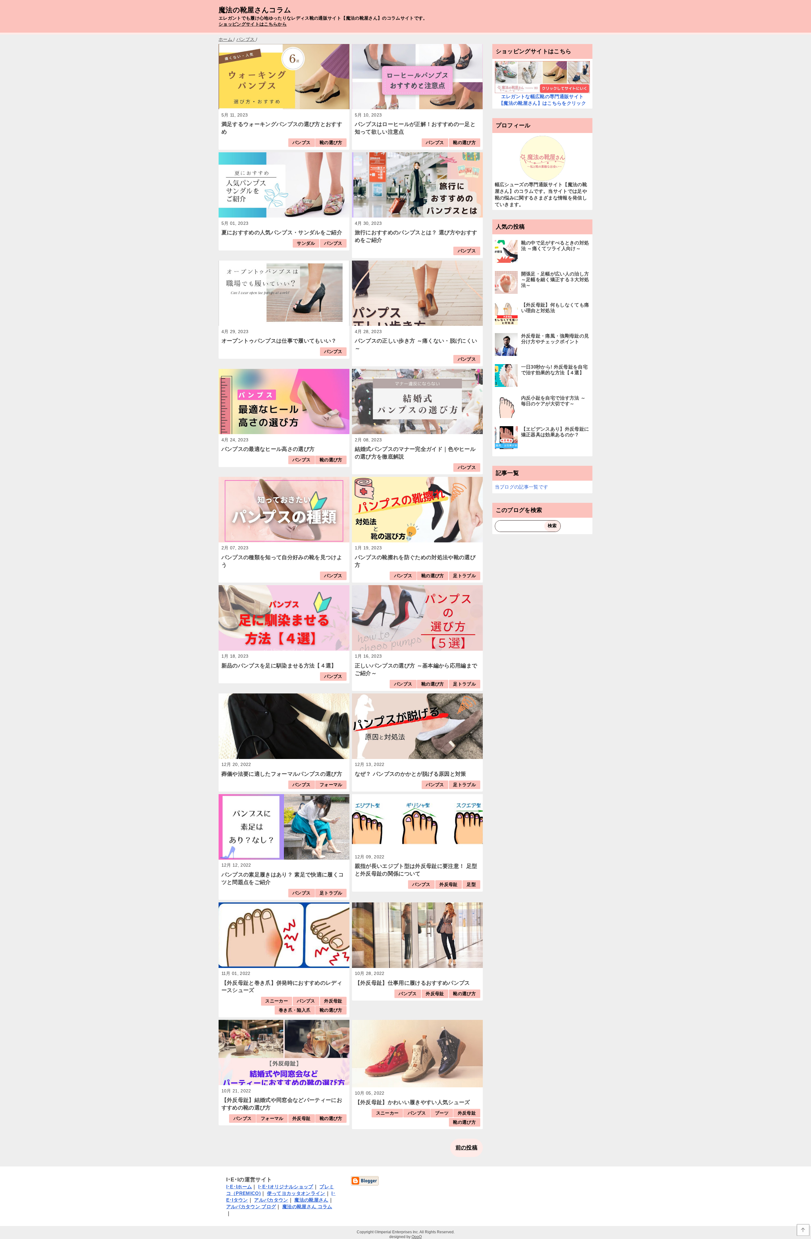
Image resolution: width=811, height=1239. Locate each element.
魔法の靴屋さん (311, 1200)
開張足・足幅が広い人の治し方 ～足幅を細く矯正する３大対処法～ (555, 279)
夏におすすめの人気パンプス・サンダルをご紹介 (281, 233)
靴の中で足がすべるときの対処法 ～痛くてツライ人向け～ (555, 245)
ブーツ (442, 1113)
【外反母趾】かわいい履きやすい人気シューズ (412, 1102)
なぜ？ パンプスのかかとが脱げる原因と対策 (410, 774)
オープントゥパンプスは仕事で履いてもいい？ (279, 341)
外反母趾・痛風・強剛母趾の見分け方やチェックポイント (555, 338)
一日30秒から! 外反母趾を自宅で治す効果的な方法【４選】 (554, 369)
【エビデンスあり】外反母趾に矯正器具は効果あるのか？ (555, 431)
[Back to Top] (803, 1230)
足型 (471, 884)
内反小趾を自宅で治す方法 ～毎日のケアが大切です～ (553, 400)
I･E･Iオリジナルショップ (285, 1186)
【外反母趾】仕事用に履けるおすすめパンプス (412, 983)
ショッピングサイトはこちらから (253, 24)
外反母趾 (448, 884)
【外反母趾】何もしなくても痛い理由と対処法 (555, 307)
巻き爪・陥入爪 (294, 1010)
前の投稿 (466, 1148)
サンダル (306, 243)
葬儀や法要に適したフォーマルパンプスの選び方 (281, 774)
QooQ (417, 1237)
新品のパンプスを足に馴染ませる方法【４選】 (279, 666)
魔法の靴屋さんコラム (255, 10)
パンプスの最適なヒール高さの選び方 (268, 449)
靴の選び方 (331, 142)
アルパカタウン (271, 1200)
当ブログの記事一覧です (521, 487)
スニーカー (276, 1001)
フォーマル (331, 784)
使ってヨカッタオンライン (296, 1193)
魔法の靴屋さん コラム (307, 1206)
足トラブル (464, 575)
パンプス (301, 142)
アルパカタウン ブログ (251, 1206)
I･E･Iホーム (239, 1186)
